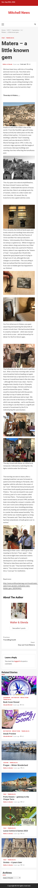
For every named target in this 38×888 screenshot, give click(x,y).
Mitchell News (19, 13)
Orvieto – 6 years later (19, 847)
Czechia (6, 762)
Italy (3, 37)
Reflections (24, 697)
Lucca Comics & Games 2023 (19, 816)
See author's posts (19, 628)
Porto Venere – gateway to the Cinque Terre (19, 782)
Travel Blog (10, 37)
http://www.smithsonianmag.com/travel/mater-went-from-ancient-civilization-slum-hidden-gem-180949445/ (20, 585)
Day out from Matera (26, 643)
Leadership (6, 697)
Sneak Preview (19, 719)
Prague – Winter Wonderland (19, 750)
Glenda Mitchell (7, 705)
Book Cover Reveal (19, 685)
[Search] (35, 24)
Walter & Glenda (7, 64)
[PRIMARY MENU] (4, 24)
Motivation (15, 697)
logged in (17, 661)
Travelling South (9, 638)
